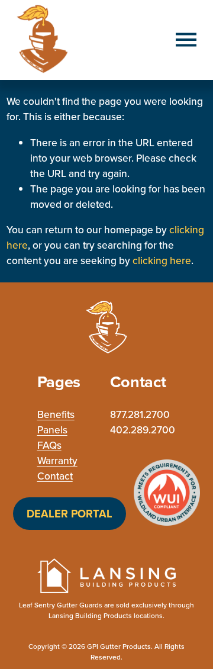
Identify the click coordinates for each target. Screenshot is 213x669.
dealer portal (69, 514)
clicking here (162, 260)
